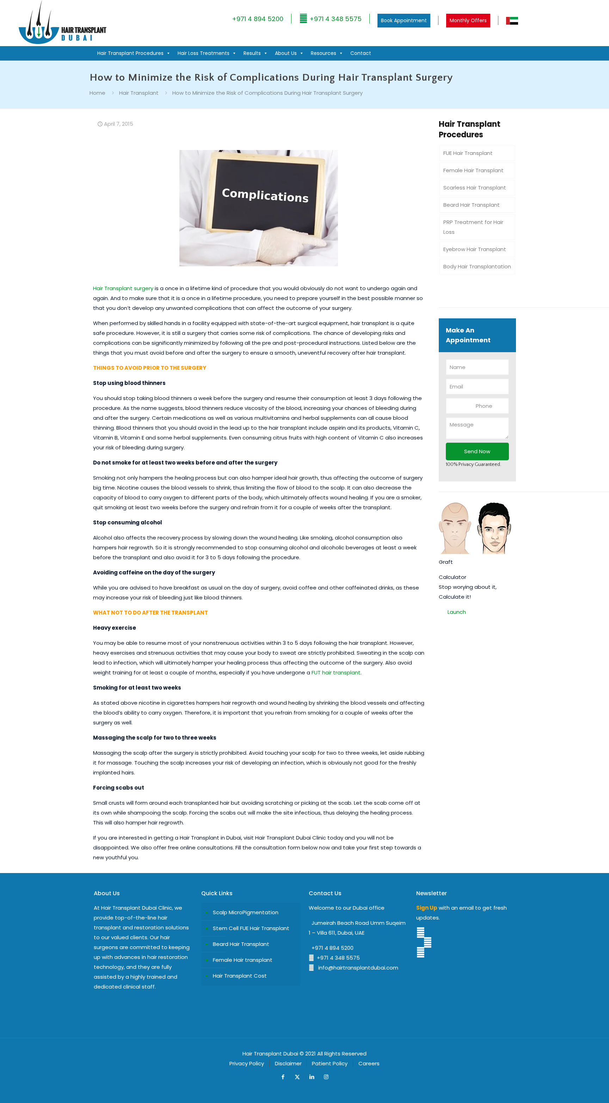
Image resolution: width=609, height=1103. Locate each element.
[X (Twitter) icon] (297, 1076)
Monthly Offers (468, 20)
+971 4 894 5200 (257, 18)
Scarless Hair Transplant (474, 187)
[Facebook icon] (282, 1076)
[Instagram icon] (326, 1076)
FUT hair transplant (336, 672)
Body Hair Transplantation (477, 266)
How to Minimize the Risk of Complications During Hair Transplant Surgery (267, 92)
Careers (369, 1063)
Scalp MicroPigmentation (245, 912)
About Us (286, 53)
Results (252, 53)
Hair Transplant (139, 92)
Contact (360, 53)
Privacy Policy (246, 1063)
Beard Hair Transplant (471, 204)
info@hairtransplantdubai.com (356, 967)
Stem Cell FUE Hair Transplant (251, 928)
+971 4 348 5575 (335, 18)
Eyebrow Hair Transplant (474, 249)
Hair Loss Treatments (203, 53)
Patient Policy (329, 1063)
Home (97, 92)
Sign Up (426, 907)
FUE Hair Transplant (468, 153)
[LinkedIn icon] (311, 1076)
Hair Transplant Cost (240, 975)
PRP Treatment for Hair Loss (473, 227)
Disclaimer (288, 1063)
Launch (457, 612)
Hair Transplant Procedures (130, 53)
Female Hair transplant (242, 960)
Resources (323, 53)
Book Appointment (404, 20)
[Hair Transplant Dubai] (62, 42)
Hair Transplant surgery (123, 288)
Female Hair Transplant (473, 170)
